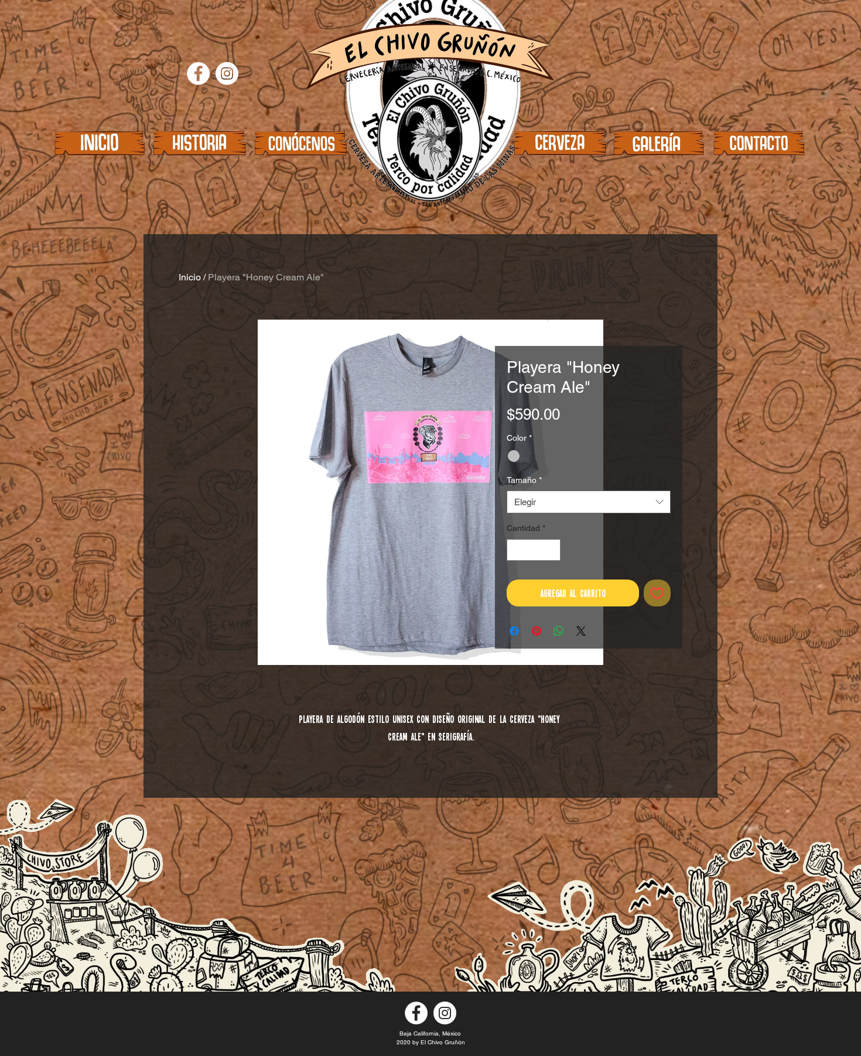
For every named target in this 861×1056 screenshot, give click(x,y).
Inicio (190, 277)
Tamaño (524, 480)
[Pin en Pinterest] (536, 631)
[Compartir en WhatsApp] (559, 631)
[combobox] (589, 502)
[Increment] (551, 550)
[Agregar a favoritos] (657, 593)
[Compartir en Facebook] (514, 631)
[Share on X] (581, 631)
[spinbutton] (533, 550)
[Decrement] (515, 550)
